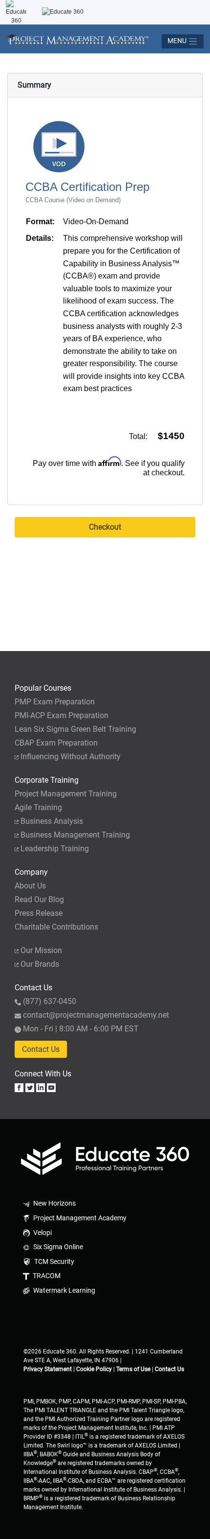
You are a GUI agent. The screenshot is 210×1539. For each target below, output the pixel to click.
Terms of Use (133, 1369)
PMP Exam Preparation (55, 701)
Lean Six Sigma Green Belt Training (75, 729)
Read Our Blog (39, 899)
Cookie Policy (94, 1369)
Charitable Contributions (56, 927)
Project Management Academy (79, 1218)
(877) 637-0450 (49, 1001)
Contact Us (41, 1049)
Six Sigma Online (57, 1247)
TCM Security (53, 1262)
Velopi (42, 1233)
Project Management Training (66, 793)
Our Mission (41, 950)
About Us (30, 885)
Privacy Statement (47, 1369)
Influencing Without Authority (71, 756)
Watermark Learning (63, 1290)
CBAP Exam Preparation (56, 742)
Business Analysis (52, 821)
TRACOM (46, 1276)
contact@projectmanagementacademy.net (96, 1015)
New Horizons (54, 1203)
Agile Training (38, 807)
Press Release (39, 913)
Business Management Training (75, 834)
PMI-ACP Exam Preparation (61, 715)
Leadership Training (55, 848)
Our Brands (40, 964)
